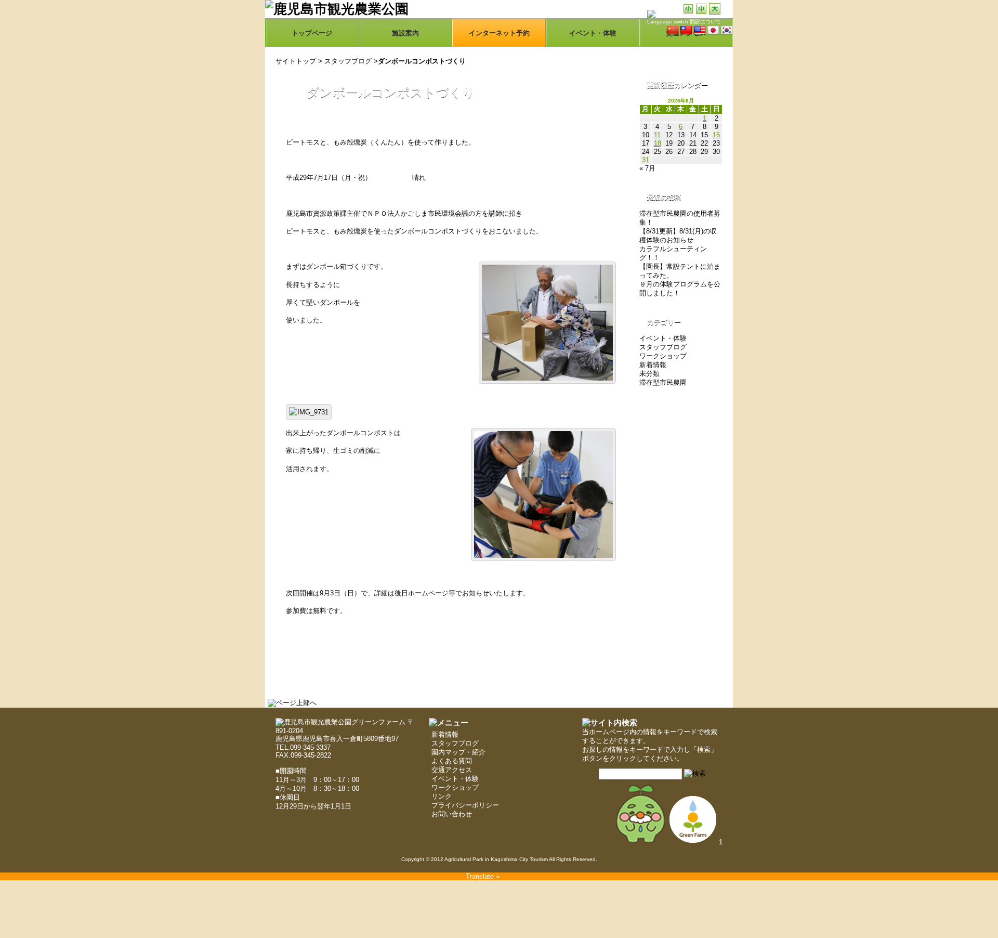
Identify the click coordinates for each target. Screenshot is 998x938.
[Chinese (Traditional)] (686, 30)
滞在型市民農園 (663, 382)
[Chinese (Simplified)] (672, 30)
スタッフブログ (348, 61)
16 (716, 135)
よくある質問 (451, 761)
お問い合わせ (451, 814)
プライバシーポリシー (465, 805)
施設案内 (405, 33)
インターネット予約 (499, 33)
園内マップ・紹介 (458, 752)
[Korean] (726, 30)
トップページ (312, 33)
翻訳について (705, 21)
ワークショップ (663, 356)
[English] (699, 30)
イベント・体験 (592, 33)
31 (645, 160)
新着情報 (652, 365)
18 (657, 143)
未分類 (649, 373)
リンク (441, 796)
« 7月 (647, 168)
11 (657, 135)
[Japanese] (713, 30)
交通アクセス (451, 770)
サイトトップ (295, 61)
